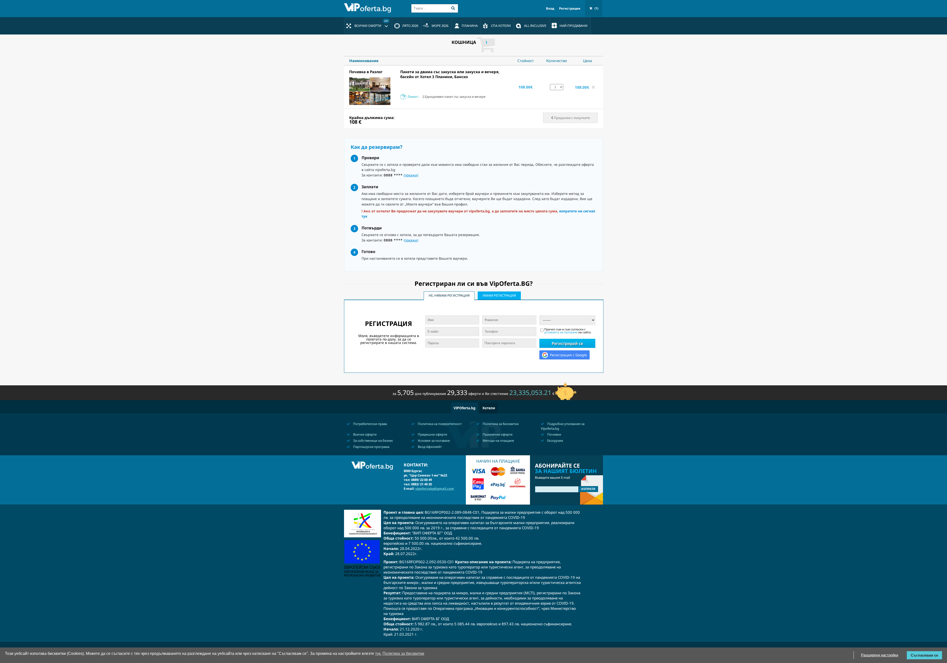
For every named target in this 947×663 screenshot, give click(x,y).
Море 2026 (440, 25)
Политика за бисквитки (500, 424)
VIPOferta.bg (464, 408)
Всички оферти (371, 23)
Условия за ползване (433, 440)
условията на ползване (561, 332)
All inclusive (535, 25)
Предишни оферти (432, 434)
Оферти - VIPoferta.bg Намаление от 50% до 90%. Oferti (368, 8)
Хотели (488, 408)
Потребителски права (369, 424)
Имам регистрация (499, 295)
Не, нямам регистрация (449, 295)
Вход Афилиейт (429, 446)
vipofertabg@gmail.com (434, 488)
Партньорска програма (370, 446)
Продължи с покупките (571, 118)
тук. (378, 653)
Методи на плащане (498, 440)
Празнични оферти (497, 434)
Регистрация (569, 8)
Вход (550, 8)
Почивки (553, 434)
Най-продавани (573, 25)
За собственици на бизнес (372, 440)
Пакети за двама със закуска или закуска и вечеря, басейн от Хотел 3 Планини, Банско (449, 74)
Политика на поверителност (439, 424)
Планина (470, 25)
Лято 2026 (410, 25)
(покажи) (411, 175)
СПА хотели (501, 25)
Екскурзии (554, 440)
